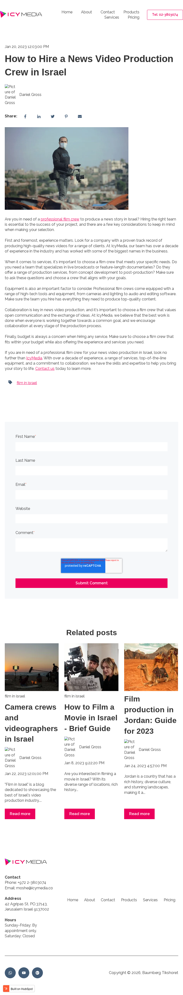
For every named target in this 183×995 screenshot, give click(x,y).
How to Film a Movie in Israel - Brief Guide (90, 718)
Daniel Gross (30, 94)
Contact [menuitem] (108, 900)
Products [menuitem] (129, 900)
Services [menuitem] (150, 900)
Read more (20, 814)
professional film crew (60, 219)
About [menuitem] (89, 900)
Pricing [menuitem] (169, 900)
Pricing (133, 17)
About (86, 12)
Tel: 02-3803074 (165, 14)
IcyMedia (34, 358)
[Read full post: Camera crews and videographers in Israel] (32, 667)
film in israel (27, 383)
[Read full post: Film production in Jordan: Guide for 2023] (151, 667)
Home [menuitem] (72, 900)
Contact (108, 12)
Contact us (45, 368)
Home (66, 12)
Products (131, 12)
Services (111, 17)
